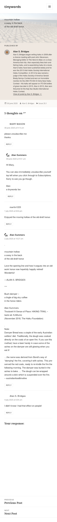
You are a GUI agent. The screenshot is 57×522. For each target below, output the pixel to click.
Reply (8, 144)
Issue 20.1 (43, 103)
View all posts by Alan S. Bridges (26, 94)
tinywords (12, 6)
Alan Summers (18, 155)
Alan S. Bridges (28, 103)
